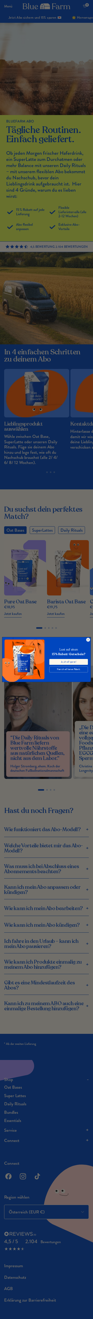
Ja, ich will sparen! (68, 661)
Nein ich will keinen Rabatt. (68, 669)
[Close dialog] (88, 639)
